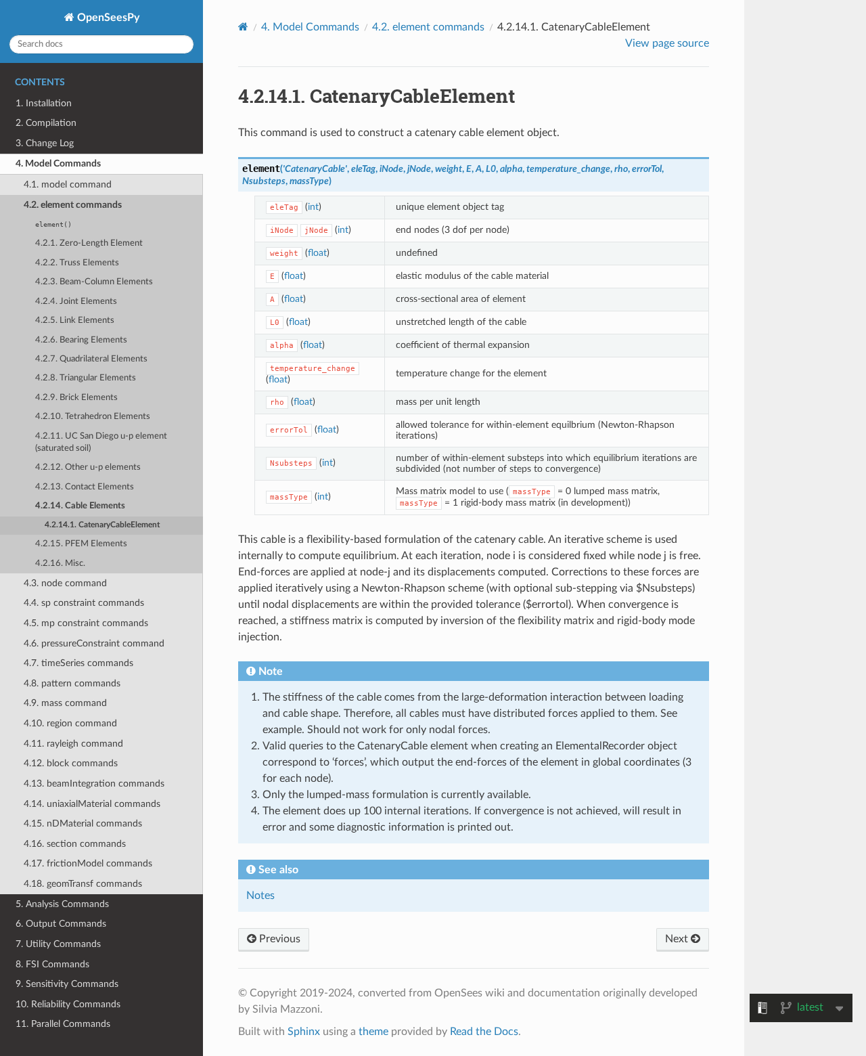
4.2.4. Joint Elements (76, 301)
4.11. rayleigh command (73, 744)
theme (373, 1031)
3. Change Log (45, 143)
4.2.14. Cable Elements (80, 506)
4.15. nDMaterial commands (83, 823)
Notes (260, 895)
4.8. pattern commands (72, 683)
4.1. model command (68, 184)
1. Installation (44, 103)
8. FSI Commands (52, 964)
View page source (667, 43)
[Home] (243, 26)
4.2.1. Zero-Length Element (89, 243)
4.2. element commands (73, 205)
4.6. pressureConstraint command (94, 643)
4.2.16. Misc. (60, 563)
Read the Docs (484, 1031)
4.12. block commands (71, 763)
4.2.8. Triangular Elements (85, 378)
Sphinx (304, 1031)
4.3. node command (65, 583)
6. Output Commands (61, 924)
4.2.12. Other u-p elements (88, 467)
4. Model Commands (58, 163)
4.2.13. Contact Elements (84, 487)
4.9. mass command (65, 703)
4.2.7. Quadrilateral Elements (91, 359)
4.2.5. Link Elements (74, 320)
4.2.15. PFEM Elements (81, 544)
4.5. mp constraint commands (86, 623)
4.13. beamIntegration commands (94, 783)
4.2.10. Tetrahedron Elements (92, 416)
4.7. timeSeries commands (78, 663)
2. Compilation (46, 123)
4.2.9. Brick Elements (76, 397)
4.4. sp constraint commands (84, 603)
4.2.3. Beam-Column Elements (94, 282)
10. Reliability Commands (68, 1004)
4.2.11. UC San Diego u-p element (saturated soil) (101, 442)
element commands (428, 27)
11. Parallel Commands (63, 1024)
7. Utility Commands (58, 944)
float (317, 253)
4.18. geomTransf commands (83, 884)
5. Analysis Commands (62, 904)
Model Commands (310, 27)
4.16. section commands (75, 844)
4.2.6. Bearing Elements (81, 340)
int (313, 207)
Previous (278, 938)
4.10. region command (70, 723)
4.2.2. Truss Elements (77, 263)
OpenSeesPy (106, 17)
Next (678, 938)
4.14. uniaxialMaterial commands (92, 804)
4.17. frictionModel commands (88, 863)
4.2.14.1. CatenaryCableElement (102, 525)
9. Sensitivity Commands (67, 984)
